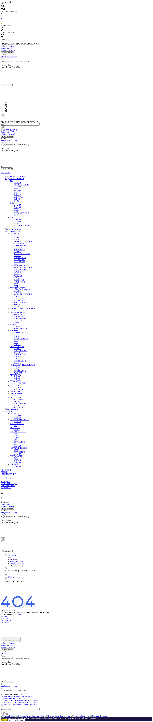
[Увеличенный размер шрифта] (3, 9)
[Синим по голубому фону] (1, 19)
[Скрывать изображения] (2, 30)
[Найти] (3, 127)
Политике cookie (89, 718)
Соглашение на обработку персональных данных (20, 700)
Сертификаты (6, 620)
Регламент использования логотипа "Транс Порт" (20, 704)
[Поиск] (3, 115)
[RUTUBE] (6, 105)
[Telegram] (6, 107)
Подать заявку (7, 85)
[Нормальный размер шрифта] (2, 6)
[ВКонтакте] (6, 103)
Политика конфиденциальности (13, 698)
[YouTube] (6, 109)
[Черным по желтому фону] (1, 21)
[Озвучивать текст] (2, 35)
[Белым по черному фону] (1, 16)
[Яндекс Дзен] (6, 111)
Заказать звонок (7, 52)
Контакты (4, 618)
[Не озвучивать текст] (2, 38)
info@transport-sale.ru (9, 57)
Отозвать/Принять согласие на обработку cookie (19, 702)
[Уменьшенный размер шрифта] (2, 4)
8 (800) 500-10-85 (10, 46)
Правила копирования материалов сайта (16, 696)
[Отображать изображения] (2, 28)
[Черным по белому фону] (1, 14)
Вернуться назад (7, 614)
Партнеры (9, 478)
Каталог (4, 616)
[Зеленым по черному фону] (1, 23)
